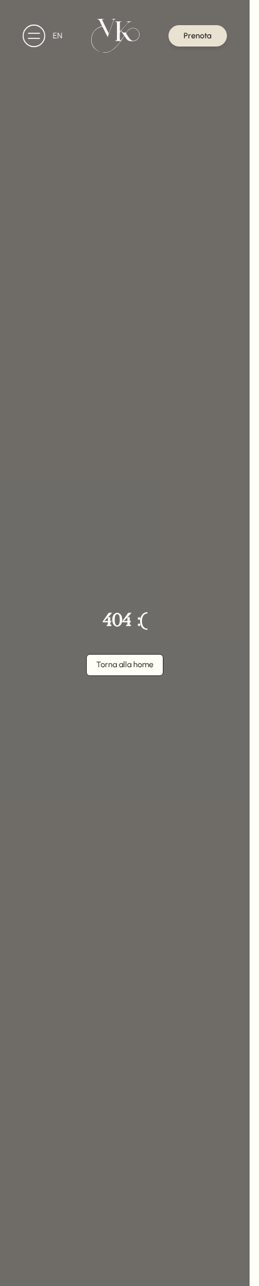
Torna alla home (124, 664)
